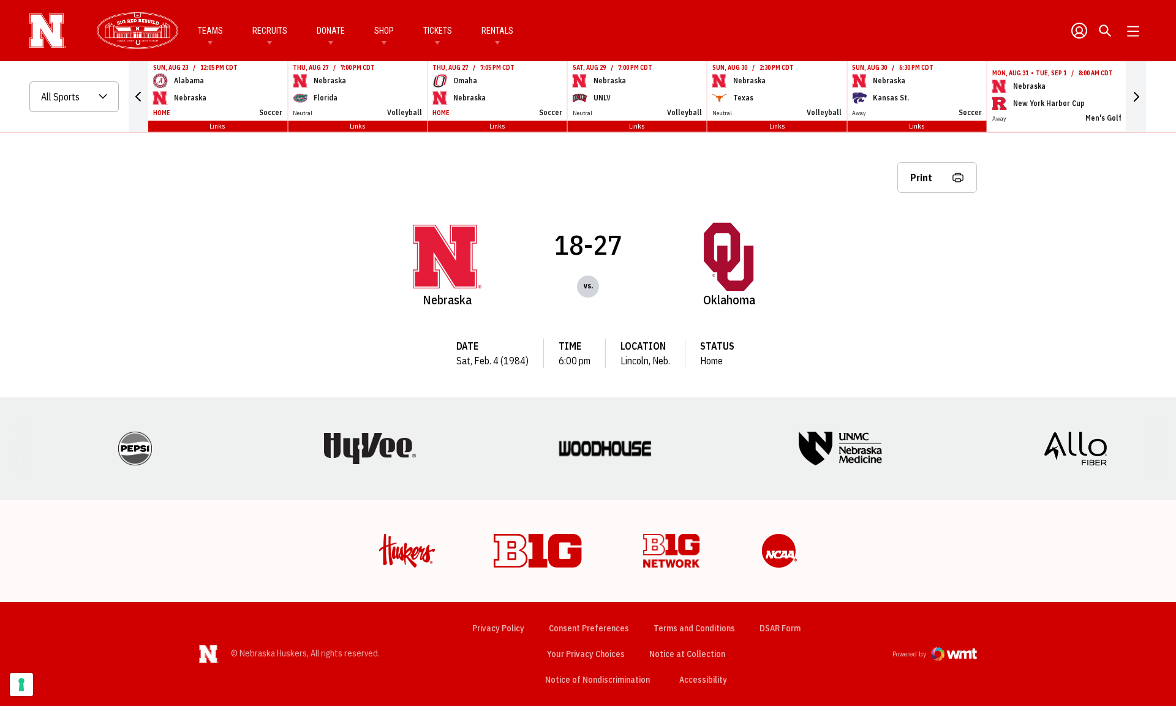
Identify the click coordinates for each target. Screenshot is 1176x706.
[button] (138, 96)
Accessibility (703, 679)
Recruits (269, 31)
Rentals (497, 31)
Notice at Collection (687, 653)
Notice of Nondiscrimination (597, 679)
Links (217, 125)
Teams (210, 31)
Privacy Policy (498, 628)
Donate (331, 31)
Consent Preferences (589, 628)
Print (921, 177)
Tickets (437, 31)
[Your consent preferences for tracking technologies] (21, 684)
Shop (384, 31)
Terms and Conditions (694, 628)
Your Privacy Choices (586, 653)
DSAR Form (780, 628)
